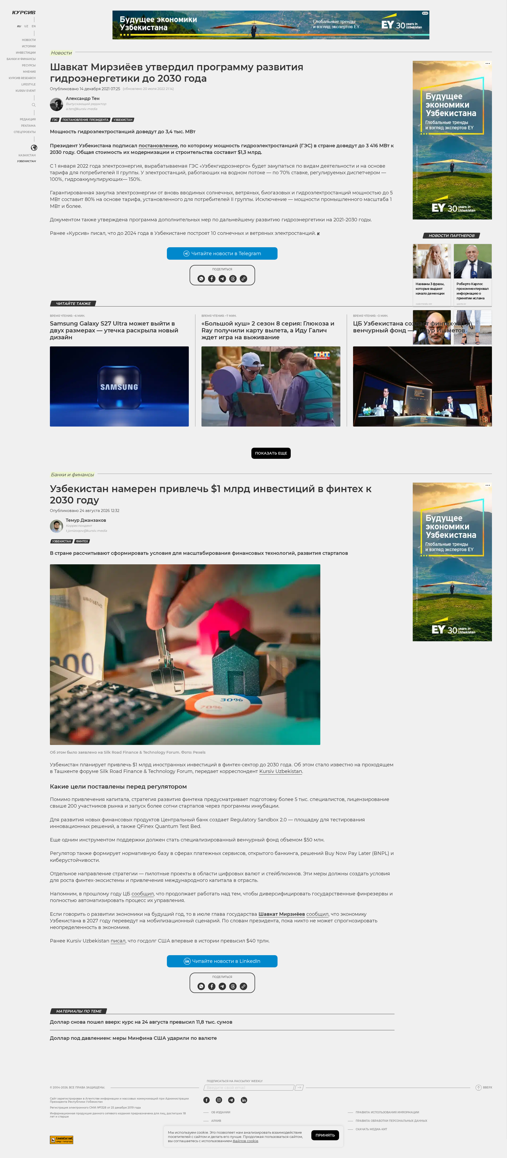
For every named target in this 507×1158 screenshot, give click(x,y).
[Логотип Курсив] (24, 12)
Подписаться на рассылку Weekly (235, 1081)
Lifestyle (28, 84)
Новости (29, 40)
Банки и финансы (21, 59)
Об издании (220, 1112)
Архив (216, 1121)
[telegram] (231, 1100)
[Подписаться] (299, 1088)
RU (19, 26)
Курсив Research (22, 78)
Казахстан (27, 155)
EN (34, 26)
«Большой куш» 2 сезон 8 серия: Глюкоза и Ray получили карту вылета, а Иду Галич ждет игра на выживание (267, 330)
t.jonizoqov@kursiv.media (86, 531)
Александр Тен (83, 98)
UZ (26, 26)
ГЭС (55, 120)
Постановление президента (86, 120)
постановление (158, 146)
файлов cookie (245, 1141)
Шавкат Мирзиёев (282, 914)
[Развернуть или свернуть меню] (34, 105)
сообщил (143, 894)
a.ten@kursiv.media (81, 109)
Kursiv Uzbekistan (280, 771)
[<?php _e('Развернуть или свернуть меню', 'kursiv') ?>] (34, 147)
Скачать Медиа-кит (371, 1129)
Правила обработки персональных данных (391, 1121)
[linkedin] (244, 1100)
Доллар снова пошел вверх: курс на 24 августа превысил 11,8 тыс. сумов (141, 1022)
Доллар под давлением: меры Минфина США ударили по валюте (133, 1038)
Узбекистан (26, 161)
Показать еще (271, 453)
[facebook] (206, 1100)
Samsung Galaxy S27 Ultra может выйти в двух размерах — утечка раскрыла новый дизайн (114, 330)
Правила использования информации (387, 1112)
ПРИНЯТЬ (325, 1135)
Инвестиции (26, 52)
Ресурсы (29, 65)
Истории (29, 46)
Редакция (28, 119)
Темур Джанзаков (86, 520)
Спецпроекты (25, 132)
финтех (82, 541)
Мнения (29, 72)
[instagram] (219, 1100)
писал (118, 941)
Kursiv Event (26, 91)
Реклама (28, 125)
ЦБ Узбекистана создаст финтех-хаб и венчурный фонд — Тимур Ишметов (411, 327)
